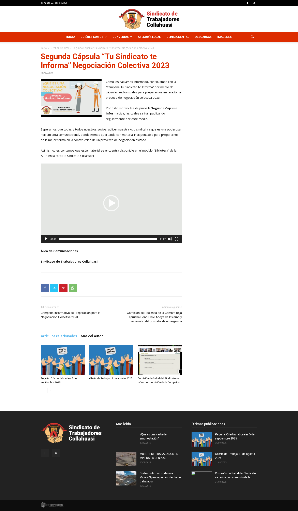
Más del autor (92, 336)
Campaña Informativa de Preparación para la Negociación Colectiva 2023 (70, 315)
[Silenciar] (170, 239)
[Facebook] (247, 3)
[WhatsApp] (73, 288)
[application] (111, 203)
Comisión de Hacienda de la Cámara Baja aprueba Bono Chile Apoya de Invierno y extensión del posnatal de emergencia (154, 317)
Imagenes (224, 36)
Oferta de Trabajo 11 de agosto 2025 (110, 378)
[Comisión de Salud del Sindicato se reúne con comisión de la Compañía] (160, 360)
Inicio (70, 36)
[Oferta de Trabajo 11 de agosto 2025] (111, 360)
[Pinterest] (63, 288)
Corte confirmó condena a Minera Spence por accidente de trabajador (160, 477)
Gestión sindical (60, 48)
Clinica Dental (177, 36)
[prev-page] (43, 390)
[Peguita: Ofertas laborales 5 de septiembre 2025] (63, 360)
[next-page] (49, 390)
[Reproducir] (46, 239)
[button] (252, 37)
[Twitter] (254, 3)
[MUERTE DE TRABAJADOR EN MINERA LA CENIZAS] (126, 459)
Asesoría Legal (149, 36)
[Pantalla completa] (177, 239)
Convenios (121, 36)
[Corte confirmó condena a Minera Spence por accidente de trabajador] (126, 478)
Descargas (203, 36)
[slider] (108, 239)
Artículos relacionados (59, 336)
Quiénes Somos (91, 36)
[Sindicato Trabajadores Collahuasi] (149, 19)
